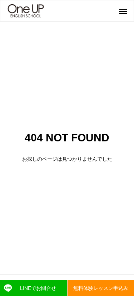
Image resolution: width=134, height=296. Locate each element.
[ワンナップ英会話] (26, 10)
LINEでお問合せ (38, 288)
